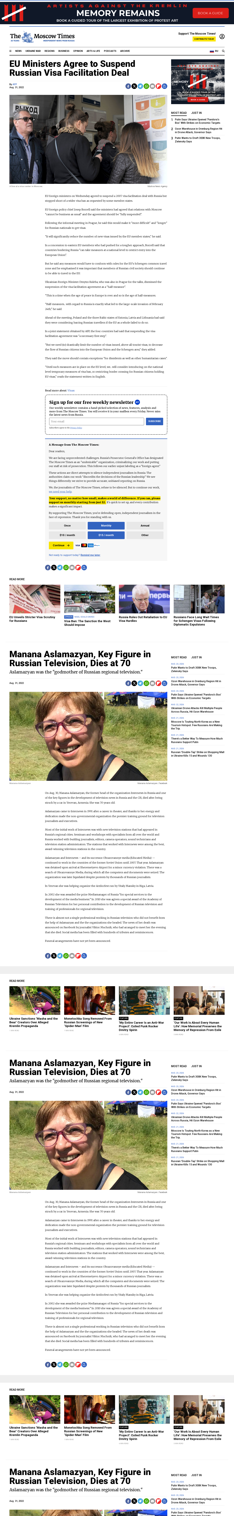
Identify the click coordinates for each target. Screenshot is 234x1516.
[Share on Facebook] (128, 86)
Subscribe (154, 421)
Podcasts (110, 51)
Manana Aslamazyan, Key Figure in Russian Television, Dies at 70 (80, 658)
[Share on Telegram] (140, 86)
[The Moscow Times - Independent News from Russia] (42, 36)
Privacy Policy (76, 428)
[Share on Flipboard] (158, 86)
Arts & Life (93, 51)
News (18, 51)
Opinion (78, 51)
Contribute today (204, 39)
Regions (50, 51)
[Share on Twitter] (134, 86)
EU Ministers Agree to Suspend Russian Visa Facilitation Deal (72, 68)
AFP (15, 84)
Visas (71, 390)
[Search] (223, 51)
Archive (125, 51)
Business (63, 51)
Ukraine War (33, 51)
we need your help (60, 491)
